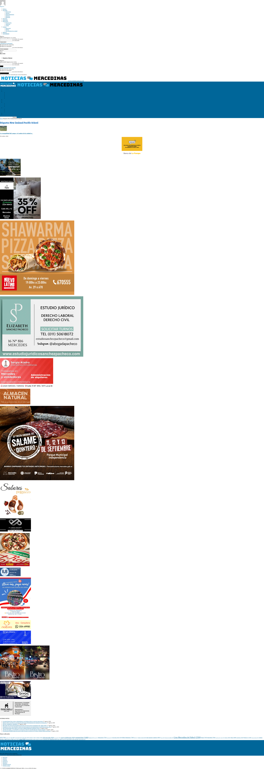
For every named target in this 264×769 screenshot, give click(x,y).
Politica (4, 9)
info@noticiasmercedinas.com (14, 755)
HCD (136, 737)
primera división (255, 737)
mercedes (211, 737)
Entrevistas (8, 11)
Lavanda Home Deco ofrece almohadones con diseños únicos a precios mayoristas (23, 721)
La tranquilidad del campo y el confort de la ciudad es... (16, 133)
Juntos (163, 737)
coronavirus (81, 737)
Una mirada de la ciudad (11, 31)
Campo (7, 25)
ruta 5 (16, 739)
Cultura (4, 27)
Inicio (1, 118)
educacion (102, 737)
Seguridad (5, 20)
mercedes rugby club (220, 737)
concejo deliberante (68, 737)
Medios (7, 29)
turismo (68, 739)
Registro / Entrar (7, 58)
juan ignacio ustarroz (153, 737)
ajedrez (8, 737)
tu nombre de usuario (18, 39)
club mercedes (48, 737)
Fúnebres (8, 16)
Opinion (7, 13)
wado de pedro (82, 739)
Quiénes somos (6, 765)
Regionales (5, 21)
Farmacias (5, 761)
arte (13, 737)
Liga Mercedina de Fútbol (187, 737)
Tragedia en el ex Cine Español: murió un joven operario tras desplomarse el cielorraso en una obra (27, 727)
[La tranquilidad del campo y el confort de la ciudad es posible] (3, 130)
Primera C (247, 737)
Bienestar (8, 17)
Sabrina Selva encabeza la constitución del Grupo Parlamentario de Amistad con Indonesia (25, 722)
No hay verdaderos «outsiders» (10, 724)
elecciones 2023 (117, 737)
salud (22, 739)
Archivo (5, 759)
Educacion (8, 28)
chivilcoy (32, 737)
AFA (3, 737)
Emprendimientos (10, 14)
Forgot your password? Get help (8, 67)
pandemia (239, 737)
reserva (10, 739)
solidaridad (46, 739)
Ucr (73, 739)
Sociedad (5, 10)
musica (227, 737)
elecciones (109, 737)
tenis (64, 739)
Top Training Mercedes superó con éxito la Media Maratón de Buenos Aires (21, 728)
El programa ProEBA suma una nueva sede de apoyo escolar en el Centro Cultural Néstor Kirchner (27, 731)
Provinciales (9, 22)
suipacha (53, 739)
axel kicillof (18, 737)
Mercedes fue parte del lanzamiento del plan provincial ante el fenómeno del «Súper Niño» (25, 725)
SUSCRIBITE (6, 33)
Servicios (5, 757)
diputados (91, 737)
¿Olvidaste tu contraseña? (6, 43)
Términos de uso (7, 764)
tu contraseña (16, 40)
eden (96, 737)
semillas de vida (39, 739)
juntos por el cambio (169, 737)
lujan (204, 737)
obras (233, 737)
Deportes (5, 18)
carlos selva (25, 737)
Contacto (5, 760)
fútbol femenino (128, 737)
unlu (76, 739)
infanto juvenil (142, 737)
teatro (59, 739)
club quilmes (57, 737)
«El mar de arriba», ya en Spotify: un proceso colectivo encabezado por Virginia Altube (24, 729)
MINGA (5, 32)
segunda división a (30, 739)
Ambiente (8, 24)
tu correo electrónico (18, 47)
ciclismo (39, 737)
